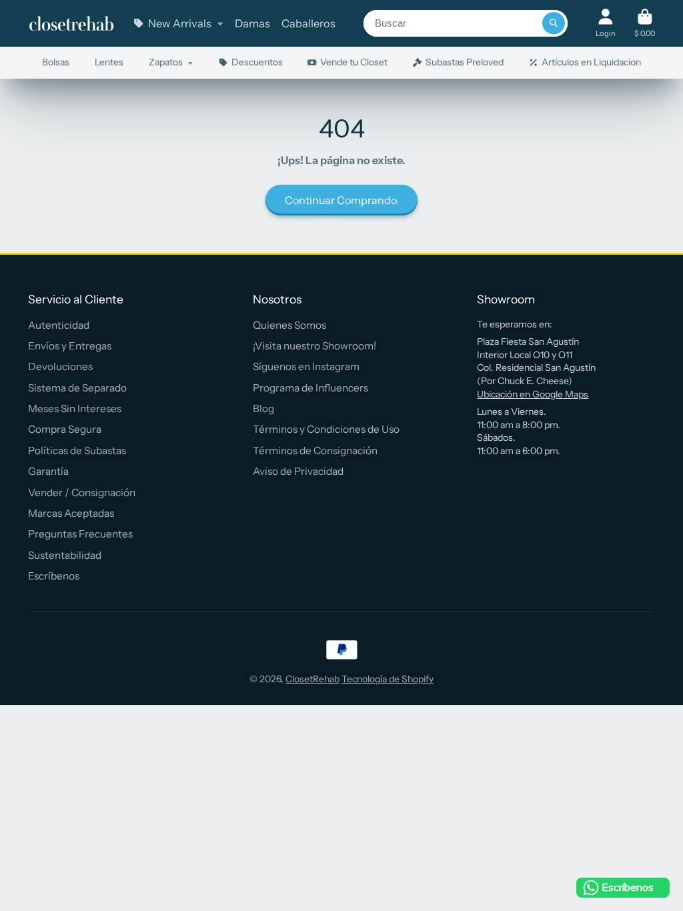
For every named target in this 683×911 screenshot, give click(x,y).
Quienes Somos (289, 325)
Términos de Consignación (315, 450)
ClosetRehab (312, 679)
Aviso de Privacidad (298, 471)
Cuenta (606, 23)
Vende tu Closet (354, 62)
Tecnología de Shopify (388, 679)
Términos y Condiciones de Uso (326, 429)
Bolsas (55, 62)
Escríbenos (53, 576)
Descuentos (257, 62)
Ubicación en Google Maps (532, 394)
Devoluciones (60, 366)
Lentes (109, 62)
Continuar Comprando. (342, 200)
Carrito (644, 23)
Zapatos (166, 62)
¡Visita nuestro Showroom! (314, 345)
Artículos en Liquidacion (591, 62)
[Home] (71, 23)
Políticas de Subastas (77, 450)
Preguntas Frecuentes (80, 534)
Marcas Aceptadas (71, 513)
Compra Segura (64, 429)
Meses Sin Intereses (74, 408)
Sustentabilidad (64, 555)
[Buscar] (553, 23)
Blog (263, 408)
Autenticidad (58, 325)
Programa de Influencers (310, 387)
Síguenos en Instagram (306, 366)
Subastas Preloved (465, 62)
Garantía (48, 471)
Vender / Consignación (81, 492)
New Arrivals (179, 23)
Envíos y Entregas (69, 345)
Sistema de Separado (77, 387)
